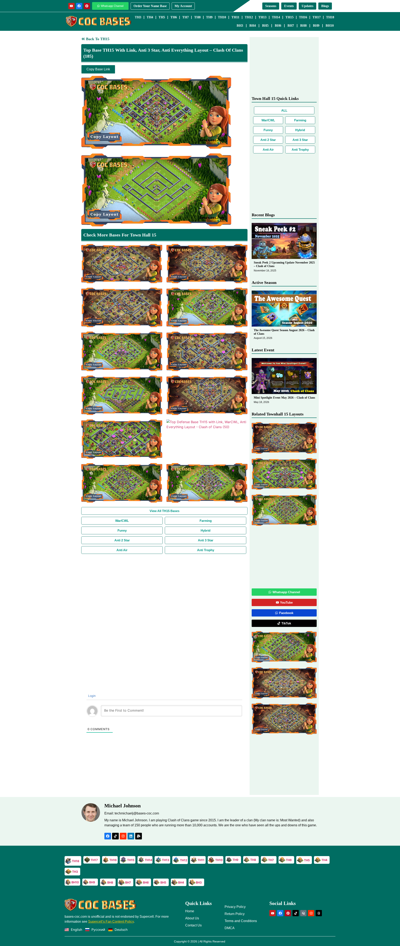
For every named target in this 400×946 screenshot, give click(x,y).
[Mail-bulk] (138, 836)
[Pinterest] (87, 6)
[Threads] (319, 913)
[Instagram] (123, 836)
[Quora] (303, 913)
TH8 (197, 17)
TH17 (316, 17)
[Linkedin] (131, 836)
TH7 (185, 17)
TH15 (289, 17)
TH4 (150, 17)
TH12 (249, 17)
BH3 (240, 25)
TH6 (173, 17)
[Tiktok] (115, 836)
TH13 (262, 17)
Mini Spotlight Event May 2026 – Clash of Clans (284, 397)
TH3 (138, 17)
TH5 (162, 17)
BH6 (278, 25)
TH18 (330, 17)
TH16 (303, 17)
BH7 (291, 25)
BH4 (252, 25)
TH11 (235, 17)
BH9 (316, 25)
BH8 (303, 25)
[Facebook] (79, 6)
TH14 (276, 17)
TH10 (222, 17)
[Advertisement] (164, 585)
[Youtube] (71, 6)
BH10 (330, 25)
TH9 (209, 17)
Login (91, 695)
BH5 (265, 25)
